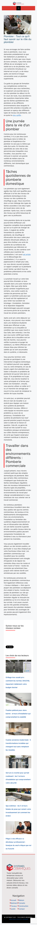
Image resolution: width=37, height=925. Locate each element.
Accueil (13, 900)
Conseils (22, 903)
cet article (27, 254)
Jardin (13, 909)
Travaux (14, 906)
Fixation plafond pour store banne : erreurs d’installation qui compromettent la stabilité (18, 713)
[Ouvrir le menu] (18, 8)
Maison (21, 900)
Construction (23, 906)
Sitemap (25, 919)
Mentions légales (15, 919)
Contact (22, 909)
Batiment (14, 903)
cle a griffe (17, 115)
